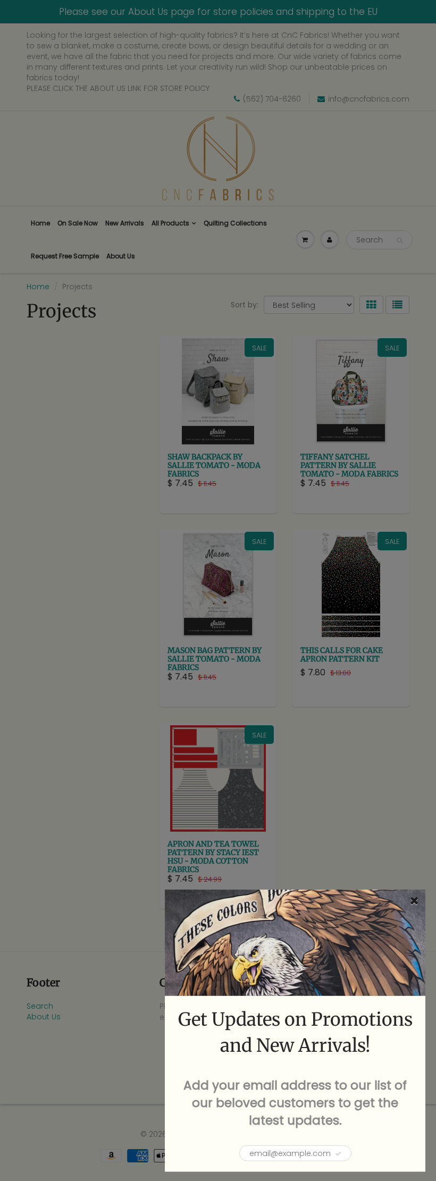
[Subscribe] (338, 1153)
